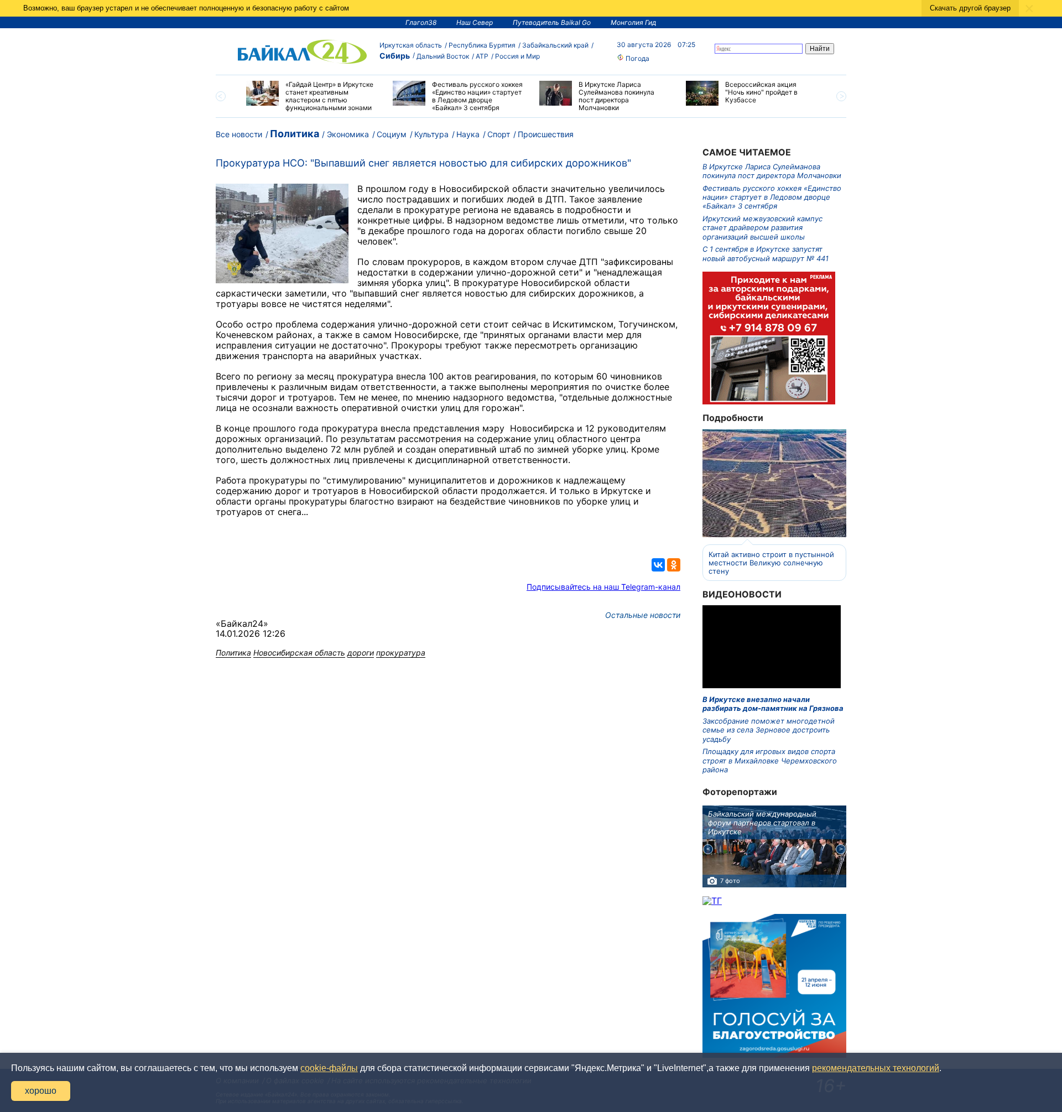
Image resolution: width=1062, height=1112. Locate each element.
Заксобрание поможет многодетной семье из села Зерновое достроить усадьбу (768, 730)
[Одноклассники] (673, 564)
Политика (294, 133)
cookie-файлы (329, 1068)
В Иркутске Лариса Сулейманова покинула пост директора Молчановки (771, 171)
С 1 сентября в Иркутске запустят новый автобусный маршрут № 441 (765, 253)
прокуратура (400, 652)
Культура (431, 134)
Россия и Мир (517, 56)
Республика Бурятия (482, 45)
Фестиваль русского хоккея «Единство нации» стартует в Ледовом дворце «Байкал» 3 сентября (771, 197)
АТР (482, 56)
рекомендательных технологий (875, 1068)
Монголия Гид (634, 22)
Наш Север (474, 22)
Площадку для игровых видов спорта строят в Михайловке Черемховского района (769, 760)
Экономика (348, 134)
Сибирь (394, 55)
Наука (468, 134)
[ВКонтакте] (658, 564)
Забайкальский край (555, 45)
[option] (311, 96)
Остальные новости (642, 615)
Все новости (239, 134)
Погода (636, 58)
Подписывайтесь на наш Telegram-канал (603, 586)
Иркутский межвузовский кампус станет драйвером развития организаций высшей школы (762, 227)
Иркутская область (410, 45)
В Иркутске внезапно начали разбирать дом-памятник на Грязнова (773, 704)
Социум (392, 134)
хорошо (40, 1090)
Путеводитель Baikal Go (552, 22)
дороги (360, 652)
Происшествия (546, 134)
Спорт (498, 134)
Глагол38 (420, 22)
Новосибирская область (299, 652)
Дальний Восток (443, 56)
